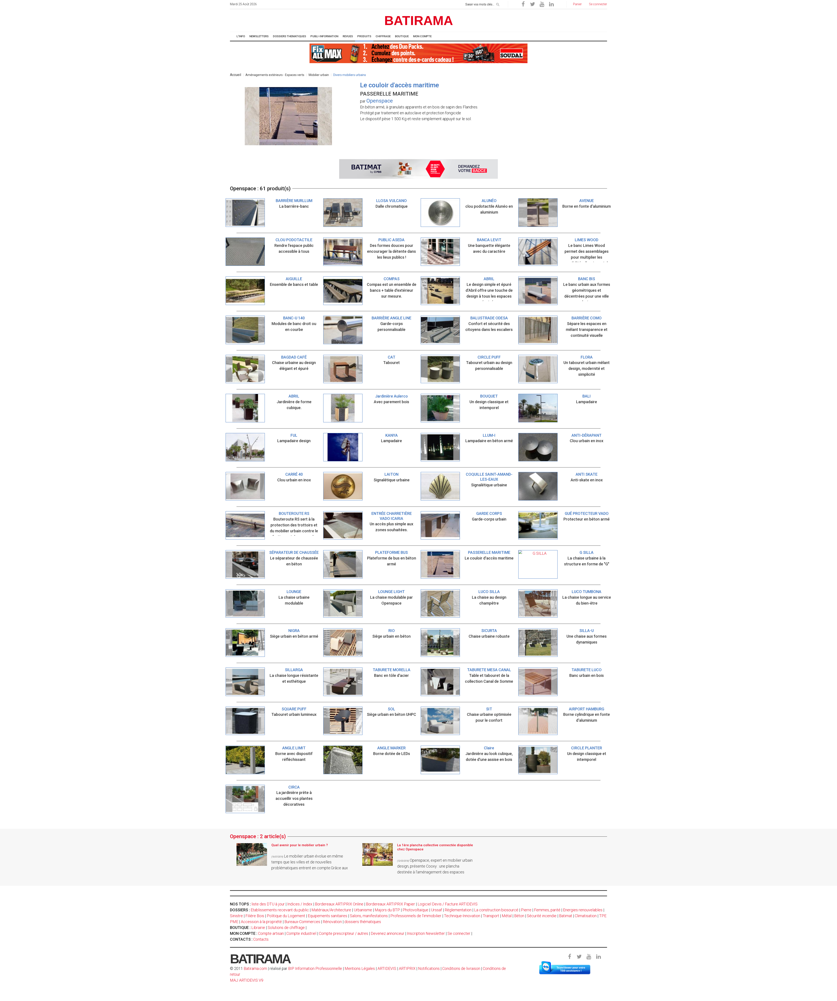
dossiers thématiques (362, 921)
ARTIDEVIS (387, 968)
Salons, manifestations (369, 915)
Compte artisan (271, 933)
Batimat (565, 915)
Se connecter (458, 933)
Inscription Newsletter (426, 933)
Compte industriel (301, 933)
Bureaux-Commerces (302, 921)
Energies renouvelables (582, 910)
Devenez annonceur (387, 933)
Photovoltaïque (415, 910)
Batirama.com (255, 968)
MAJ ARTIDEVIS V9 (246, 980)
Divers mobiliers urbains (349, 75)
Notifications (429, 968)
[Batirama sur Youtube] (542, 4)
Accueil (235, 75)
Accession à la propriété (261, 921)
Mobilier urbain (319, 75)
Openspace (379, 101)
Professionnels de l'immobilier (415, 915)
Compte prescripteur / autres (343, 933)
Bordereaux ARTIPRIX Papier (390, 904)
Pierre (526, 910)
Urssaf (436, 910)
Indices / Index (299, 904)
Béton (519, 915)
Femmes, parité (547, 910)
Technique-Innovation (462, 915)
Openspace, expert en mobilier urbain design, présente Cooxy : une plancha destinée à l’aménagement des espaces (435, 866)
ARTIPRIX (407, 968)
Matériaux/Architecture (331, 910)
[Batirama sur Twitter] (532, 4)
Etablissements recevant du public (280, 910)
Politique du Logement (286, 915)
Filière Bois (254, 915)
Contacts (261, 939)
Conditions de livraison (461, 968)
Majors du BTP (387, 910)
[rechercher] (497, 3)
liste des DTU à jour (268, 904)
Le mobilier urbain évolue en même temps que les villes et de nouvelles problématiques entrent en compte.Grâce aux (309, 862)
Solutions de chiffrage (286, 927)
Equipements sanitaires (327, 915)
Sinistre (236, 915)
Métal (507, 915)
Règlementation (458, 910)
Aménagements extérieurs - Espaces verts (274, 75)
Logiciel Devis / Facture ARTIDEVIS (448, 904)
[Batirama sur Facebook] (523, 4)
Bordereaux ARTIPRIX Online (339, 904)
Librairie (258, 927)
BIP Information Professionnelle (315, 968)
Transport (491, 915)
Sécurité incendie (541, 915)
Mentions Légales (360, 968)
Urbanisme (363, 910)
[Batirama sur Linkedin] (551, 4)
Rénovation (332, 921)
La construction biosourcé (496, 910)
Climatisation (586, 915)
